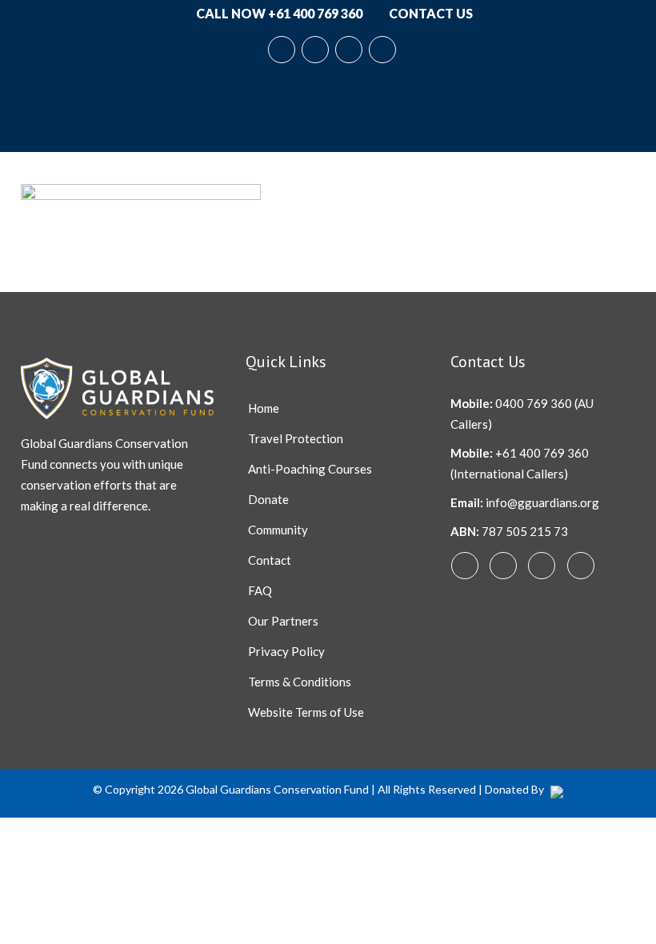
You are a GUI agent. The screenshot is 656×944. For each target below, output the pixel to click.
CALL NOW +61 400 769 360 (278, 13)
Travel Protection (295, 438)
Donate (268, 499)
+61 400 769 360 (542, 453)
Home (263, 408)
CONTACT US (429, 13)
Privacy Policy (286, 651)
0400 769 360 (533, 403)
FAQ (260, 590)
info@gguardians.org (542, 502)
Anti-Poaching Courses (310, 469)
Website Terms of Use (306, 712)
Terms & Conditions (299, 681)
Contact (269, 560)
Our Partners (283, 621)
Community (278, 529)
